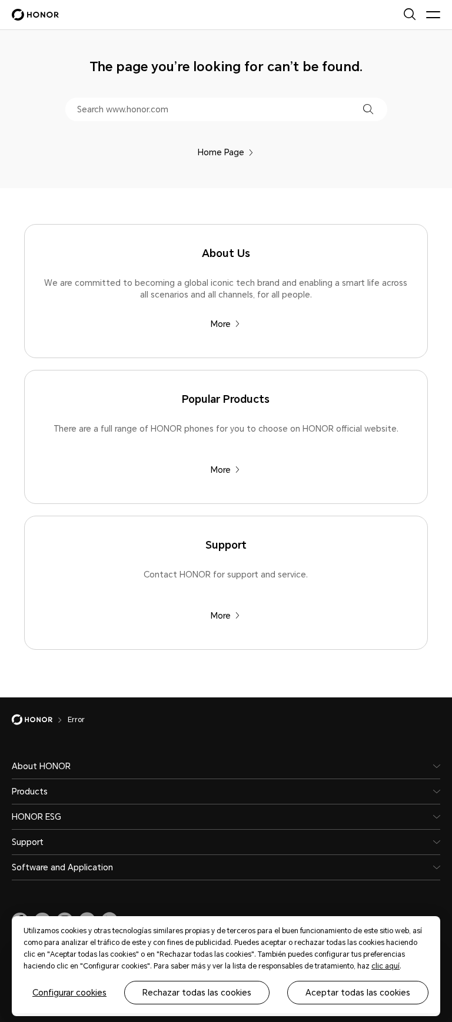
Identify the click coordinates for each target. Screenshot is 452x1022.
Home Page (221, 152)
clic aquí (385, 966)
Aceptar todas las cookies (357, 992)
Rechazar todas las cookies (196, 992)
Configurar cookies (69, 992)
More (221, 324)
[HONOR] (40, 719)
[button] (368, 109)
